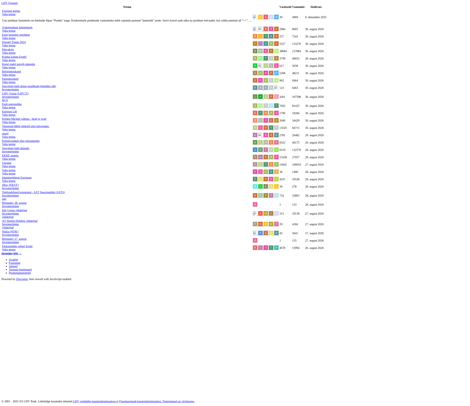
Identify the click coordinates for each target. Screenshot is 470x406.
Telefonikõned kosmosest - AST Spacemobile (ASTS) (33, 192)
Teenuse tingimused (20, 269)
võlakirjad (8, 216)
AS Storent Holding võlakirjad (19, 220)
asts (4, 198)
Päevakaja (8, 49)
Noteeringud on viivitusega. (178, 401)
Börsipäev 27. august (14, 238)
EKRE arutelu (10, 155)
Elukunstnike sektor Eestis (17, 246)
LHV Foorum (9, 3)
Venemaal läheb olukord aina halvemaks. (25, 126)
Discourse (22, 279)
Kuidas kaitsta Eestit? (14, 56)
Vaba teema (8, 170)
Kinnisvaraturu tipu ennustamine (21, 140)
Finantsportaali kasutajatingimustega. (140, 401)
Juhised (13, 266)
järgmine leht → (11, 253)
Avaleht (13, 259)
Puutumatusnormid (20, 272)
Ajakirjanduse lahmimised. (17, 27)
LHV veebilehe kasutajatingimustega (94, 401)
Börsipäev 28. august (14, 202)
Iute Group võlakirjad (14, 210)
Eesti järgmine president (16, 34)
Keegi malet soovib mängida (18, 64)
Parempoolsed (10, 78)
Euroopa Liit (9, 111)
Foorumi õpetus (11, 10)
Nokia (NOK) (10, 231)
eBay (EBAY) (10, 184)
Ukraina (6, 162)
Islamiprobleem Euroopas (17, 177)
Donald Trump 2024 (14, 42)
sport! (5, 133)
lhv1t (5, 100)
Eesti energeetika (12, 104)
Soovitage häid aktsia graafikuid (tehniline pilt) (29, 86)
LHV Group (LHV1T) (15, 93)
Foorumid (14, 262)
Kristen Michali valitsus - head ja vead (24, 118)
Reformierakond (11, 71)
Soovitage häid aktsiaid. (16, 148)
